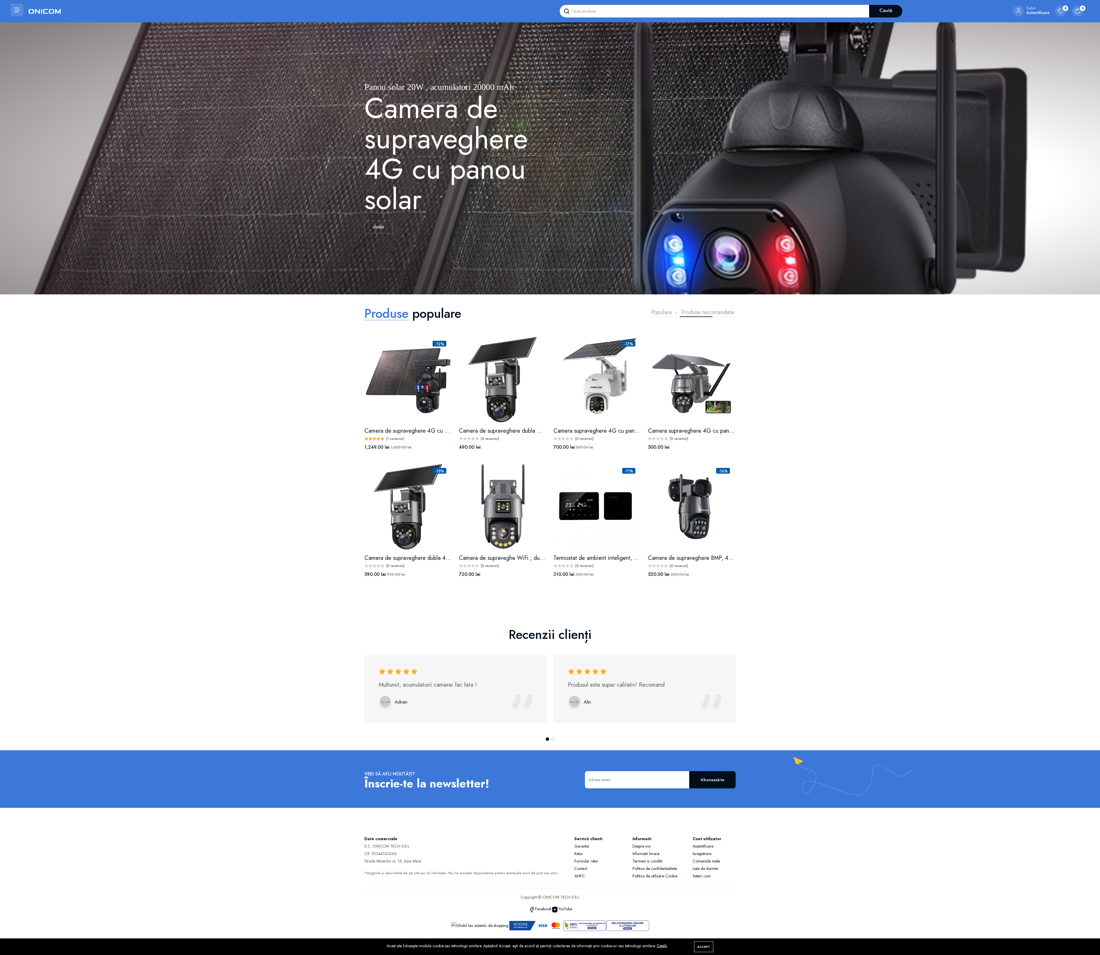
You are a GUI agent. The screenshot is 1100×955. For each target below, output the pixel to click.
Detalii (662, 946)
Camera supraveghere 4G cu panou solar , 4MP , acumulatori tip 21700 (640, 431)
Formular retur (586, 861)
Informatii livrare (645, 853)
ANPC (579, 876)
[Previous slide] (17, 158)
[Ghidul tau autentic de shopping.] (480, 925)
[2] (552, 739)
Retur (578, 853)
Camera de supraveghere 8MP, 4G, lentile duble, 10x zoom (720, 558)
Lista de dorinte (705, 868)
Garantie (581, 846)
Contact (580, 868)
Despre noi (641, 846)
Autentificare (703, 846)
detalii (378, 232)
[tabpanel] (550, 463)
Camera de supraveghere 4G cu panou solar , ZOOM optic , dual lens (449, 431)
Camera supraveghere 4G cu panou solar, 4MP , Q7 (711, 431)
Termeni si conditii (647, 861)
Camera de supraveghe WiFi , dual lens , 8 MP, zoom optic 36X (536, 558)
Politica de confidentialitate (654, 868)
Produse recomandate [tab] (707, 312)
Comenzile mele (706, 861)
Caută (885, 10)
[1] (547, 739)
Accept (703, 946)
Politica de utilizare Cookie (654, 876)
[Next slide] (1082, 158)
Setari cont (701, 876)
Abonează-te (712, 780)
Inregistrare (702, 853)
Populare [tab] (661, 312)
